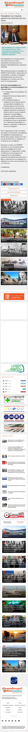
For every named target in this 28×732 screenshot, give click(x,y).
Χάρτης (20, 707)
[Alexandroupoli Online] (14, 7)
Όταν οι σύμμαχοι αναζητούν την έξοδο (16, 456)
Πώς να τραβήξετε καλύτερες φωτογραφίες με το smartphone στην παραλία (13, 638)
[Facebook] (2, 721)
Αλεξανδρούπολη (11, 13)
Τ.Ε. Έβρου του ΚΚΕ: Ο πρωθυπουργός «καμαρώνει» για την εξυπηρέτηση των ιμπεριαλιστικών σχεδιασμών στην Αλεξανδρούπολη (14, 652)
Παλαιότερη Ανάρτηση (14, 192)
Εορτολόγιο (8, 707)
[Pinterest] (15, 721)
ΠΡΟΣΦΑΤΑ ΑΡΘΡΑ (8, 435)
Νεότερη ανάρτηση (14, 188)
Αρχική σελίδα (14, 195)
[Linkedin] (9, 721)
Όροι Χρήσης (7, 712)
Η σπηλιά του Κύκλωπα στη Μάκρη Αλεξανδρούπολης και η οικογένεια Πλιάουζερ (13, 282)
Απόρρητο (20, 709)
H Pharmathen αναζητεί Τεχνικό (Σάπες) (17, 485)
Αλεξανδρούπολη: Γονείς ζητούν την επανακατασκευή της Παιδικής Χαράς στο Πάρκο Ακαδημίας (14, 239)
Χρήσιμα (8, 709)
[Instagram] (12, 721)
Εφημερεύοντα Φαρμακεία (8, 705)
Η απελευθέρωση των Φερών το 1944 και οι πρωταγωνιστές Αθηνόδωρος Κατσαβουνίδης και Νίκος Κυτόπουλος (13, 211)
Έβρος (6, 13)
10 (4, 664)
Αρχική (2, 13)
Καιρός (20, 702)
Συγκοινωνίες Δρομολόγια (20, 705)
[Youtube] (19, 721)
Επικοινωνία (20, 712)
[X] (5, 721)
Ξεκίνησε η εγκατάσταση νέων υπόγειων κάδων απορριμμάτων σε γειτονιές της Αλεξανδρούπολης (17, 506)
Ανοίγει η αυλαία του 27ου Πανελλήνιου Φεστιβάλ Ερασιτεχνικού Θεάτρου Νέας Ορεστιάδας (16, 463)
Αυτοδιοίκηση (18, 13)
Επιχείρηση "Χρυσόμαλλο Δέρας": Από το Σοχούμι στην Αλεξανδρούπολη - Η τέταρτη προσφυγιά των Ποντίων (14, 268)
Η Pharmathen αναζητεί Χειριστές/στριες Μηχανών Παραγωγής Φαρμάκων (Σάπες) (12, 226)
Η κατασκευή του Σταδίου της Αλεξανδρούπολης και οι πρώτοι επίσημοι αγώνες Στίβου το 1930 (14, 254)
